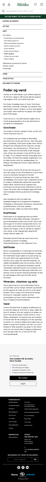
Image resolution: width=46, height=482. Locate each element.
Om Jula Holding (29, 415)
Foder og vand (9, 54)
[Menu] (3, 5)
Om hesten (7, 35)
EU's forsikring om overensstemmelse (29, 405)
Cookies (11, 428)
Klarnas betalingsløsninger (31, 412)
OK (35, 459)
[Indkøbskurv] (41, 4)
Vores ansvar (12, 415)
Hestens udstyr (8, 66)
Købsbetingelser (13, 402)
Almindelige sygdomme (11, 41)
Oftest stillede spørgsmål (31, 409)
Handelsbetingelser (14, 405)
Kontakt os (11, 408)
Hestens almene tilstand (11, 51)
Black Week (27, 419)
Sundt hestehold (9, 48)
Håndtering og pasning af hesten (15, 63)
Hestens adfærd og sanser (12, 46)
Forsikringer (7, 68)
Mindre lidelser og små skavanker (14, 38)
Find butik (27, 402)
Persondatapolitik (13, 425)
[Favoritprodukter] (35, 4)
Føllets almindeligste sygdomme (14, 43)
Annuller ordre (28, 425)
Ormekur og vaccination (11, 56)
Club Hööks (27, 422)
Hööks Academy (13, 437)
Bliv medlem (23, 378)
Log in (23, 384)
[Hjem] (23, 4)
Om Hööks (12, 418)
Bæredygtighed (13, 412)
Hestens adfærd (9, 59)
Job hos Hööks (13, 421)
